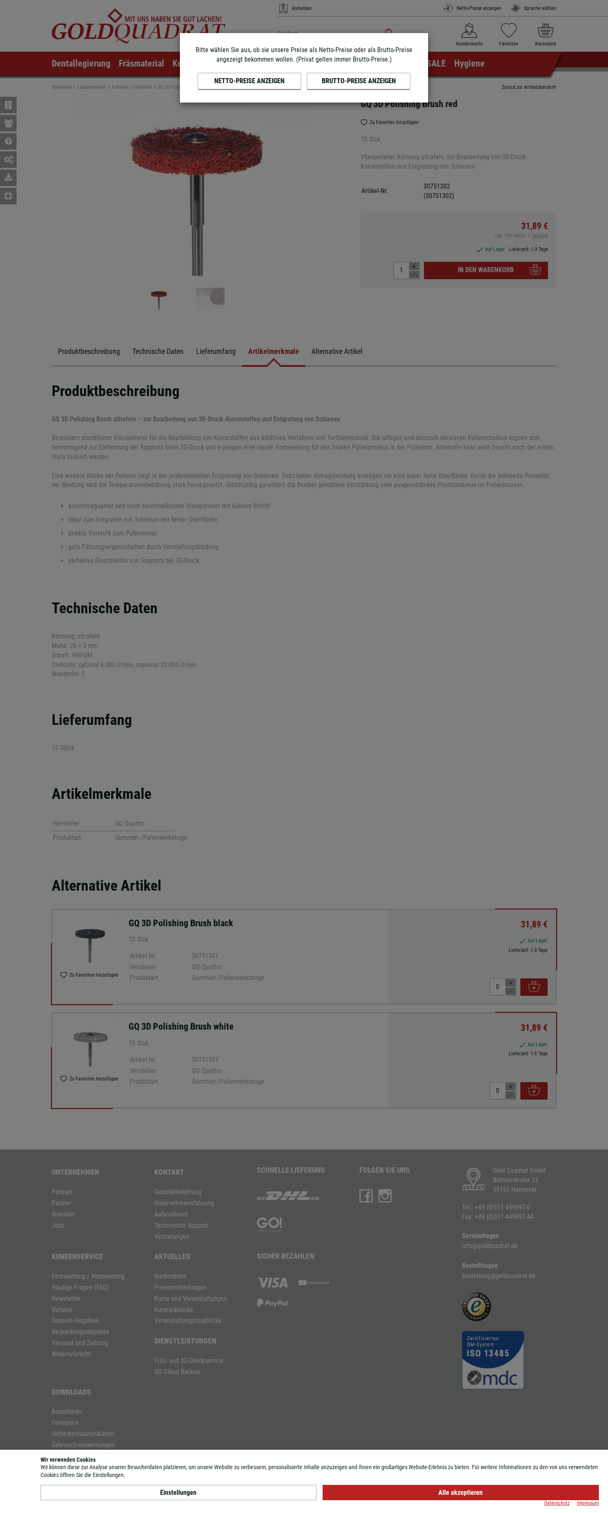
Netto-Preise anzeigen (249, 81)
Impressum (588, 1503)
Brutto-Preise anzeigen (359, 81)
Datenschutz (557, 1503)
